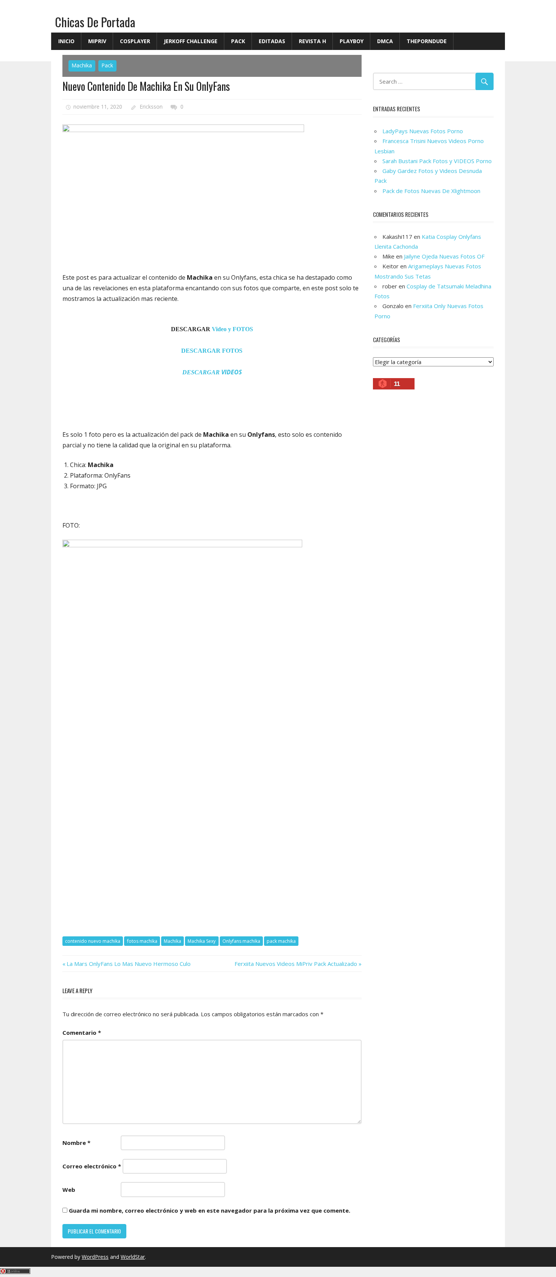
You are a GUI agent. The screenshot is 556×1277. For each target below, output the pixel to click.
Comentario (81, 1032)
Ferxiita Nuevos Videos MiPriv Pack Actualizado (296, 963)
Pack (238, 41)
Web (68, 1189)
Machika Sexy (202, 941)
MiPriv (97, 41)
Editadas (272, 41)
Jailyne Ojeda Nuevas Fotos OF (444, 256)
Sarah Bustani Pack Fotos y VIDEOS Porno (437, 161)
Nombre (76, 1142)
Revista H (312, 41)
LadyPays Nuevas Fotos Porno (422, 131)
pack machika (281, 941)
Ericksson (151, 106)
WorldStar (133, 1256)
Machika (81, 65)
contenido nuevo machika (92, 941)
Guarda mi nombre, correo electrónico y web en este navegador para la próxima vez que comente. (209, 1210)
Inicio (66, 41)
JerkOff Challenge (190, 41)
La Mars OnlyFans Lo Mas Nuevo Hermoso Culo (128, 963)
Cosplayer (135, 41)
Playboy (351, 41)
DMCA (385, 41)
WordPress (95, 1256)
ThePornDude (427, 41)
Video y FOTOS (232, 329)
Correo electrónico (91, 1166)
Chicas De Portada (95, 22)
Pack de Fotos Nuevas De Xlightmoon (431, 191)
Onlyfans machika (241, 941)
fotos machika (142, 941)
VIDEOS (212, 372)
